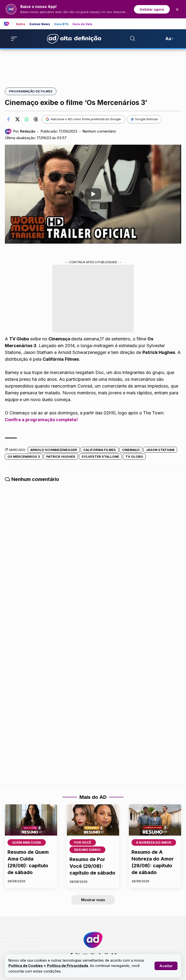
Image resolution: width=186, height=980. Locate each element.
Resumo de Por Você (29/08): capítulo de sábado (92, 866)
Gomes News (39, 24)
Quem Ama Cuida (26, 842)
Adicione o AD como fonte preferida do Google (86, 119)
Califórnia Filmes (99, 450)
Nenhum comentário (99, 131)
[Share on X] (17, 119)
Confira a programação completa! (41, 419)
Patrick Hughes (60, 456)
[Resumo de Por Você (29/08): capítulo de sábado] (93, 820)
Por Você (82, 842)
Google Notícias (146, 119)
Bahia (20, 24)
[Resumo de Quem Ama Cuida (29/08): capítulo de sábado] (31, 820)
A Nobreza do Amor (153, 842)
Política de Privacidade (67, 966)
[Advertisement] (93, 65)
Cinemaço (131, 450)
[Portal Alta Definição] (93, 940)
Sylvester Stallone (100, 456)
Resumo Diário (87, 850)
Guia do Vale (82, 24)
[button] (166, 966)
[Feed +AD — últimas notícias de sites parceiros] (8, 23)
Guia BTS (61, 24)
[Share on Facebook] (8, 119)
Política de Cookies (25, 966)
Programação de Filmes (31, 91)
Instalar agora (152, 9)
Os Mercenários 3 (24, 456)
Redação (27, 131)
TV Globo (134, 456)
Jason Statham (160, 450)
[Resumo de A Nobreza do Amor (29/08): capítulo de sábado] (155, 820)
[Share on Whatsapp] (26, 119)
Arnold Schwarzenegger (53, 450)
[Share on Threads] (35, 119)
